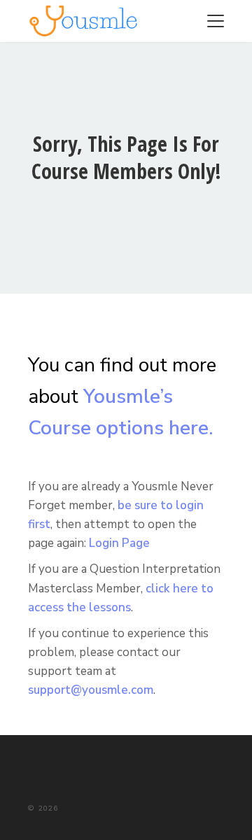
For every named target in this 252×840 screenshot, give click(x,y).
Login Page (119, 543)
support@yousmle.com (90, 690)
